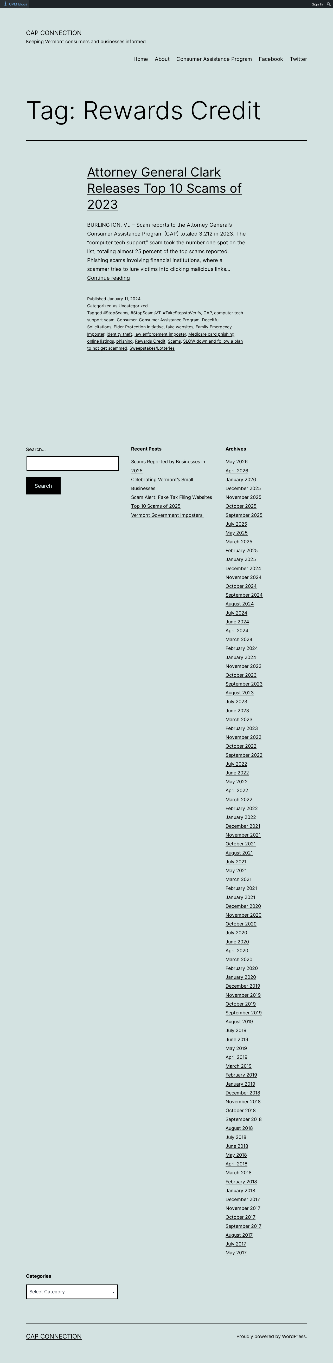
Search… (36, 449)
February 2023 (242, 728)
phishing (124, 341)
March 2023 (239, 719)
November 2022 (243, 737)
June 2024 (237, 621)
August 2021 (239, 853)
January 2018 (240, 1190)
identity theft (119, 334)
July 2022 (236, 764)
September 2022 (244, 755)
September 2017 (243, 1226)
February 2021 (241, 888)
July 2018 (236, 1137)
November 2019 (243, 995)
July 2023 (236, 701)
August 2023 (240, 692)
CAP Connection (54, 33)
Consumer (127, 319)
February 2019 (241, 1075)
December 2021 (243, 826)
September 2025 (244, 515)
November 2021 (243, 835)
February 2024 (242, 648)
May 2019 (236, 1048)
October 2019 (241, 1004)
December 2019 (243, 986)
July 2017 (236, 1244)
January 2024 (241, 657)
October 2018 (241, 1110)
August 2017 (239, 1235)
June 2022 (237, 772)
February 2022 (242, 808)
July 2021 (236, 861)
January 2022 (241, 817)
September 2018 (244, 1119)
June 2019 (237, 1039)
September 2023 (244, 684)
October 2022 (241, 746)
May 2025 (237, 533)
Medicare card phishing (211, 334)
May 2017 (236, 1252)
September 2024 (244, 595)
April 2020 (237, 950)
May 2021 (236, 870)
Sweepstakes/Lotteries (152, 348)
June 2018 (237, 1146)
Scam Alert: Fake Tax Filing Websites (171, 497)
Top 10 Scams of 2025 (156, 506)
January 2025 (241, 559)
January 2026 (241, 479)
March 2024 (239, 639)
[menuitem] (329, 4)
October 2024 (241, 586)
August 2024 (240, 603)
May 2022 (237, 781)
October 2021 (241, 843)
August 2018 (239, 1128)
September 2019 (244, 1012)
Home (140, 59)
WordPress (294, 1336)
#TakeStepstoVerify (182, 312)
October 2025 (241, 506)
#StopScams (115, 312)
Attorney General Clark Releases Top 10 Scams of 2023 (164, 188)
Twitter (298, 59)
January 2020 (241, 977)
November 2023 (243, 666)
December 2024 (243, 568)
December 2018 (243, 1092)
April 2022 (237, 790)
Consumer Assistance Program (214, 59)
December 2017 (243, 1199)
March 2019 (239, 1066)
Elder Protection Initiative (139, 326)
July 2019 (236, 1030)
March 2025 (239, 541)
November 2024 (244, 577)
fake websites (179, 326)
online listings (100, 341)
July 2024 (236, 613)
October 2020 (241, 924)
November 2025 (243, 497)
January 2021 (240, 897)
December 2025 (243, 488)
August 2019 (239, 1021)
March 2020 (239, 959)
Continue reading (108, 278)
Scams (174, 341)
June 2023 (237, 710)
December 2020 (243, 906)
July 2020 (236, 932)
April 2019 (236, 1057)
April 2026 (237, 470)
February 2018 (241, 1181)
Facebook (271, 59)
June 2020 (237, 941)
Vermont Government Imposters (167, 515)
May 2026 (237, 461)
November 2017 (243, 1208)
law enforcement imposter (160, 334)
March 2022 (239, 799)
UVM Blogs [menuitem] (18, 4)
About (162, 59)
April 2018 (236, 1163)
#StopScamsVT (146, 312)
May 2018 (236, 1155)
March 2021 (239, 879)
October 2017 (240, 1217)
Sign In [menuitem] (317, 4)
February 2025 (242, 550)
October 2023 (241, 675)
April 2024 (237, 630)
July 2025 (236, 524)
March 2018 (239, 1172)
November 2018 (243, 1101)
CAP (207, 312)
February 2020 (242, 968)
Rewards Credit (150, 341)
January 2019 (240, 1084)
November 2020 (243, 915)
